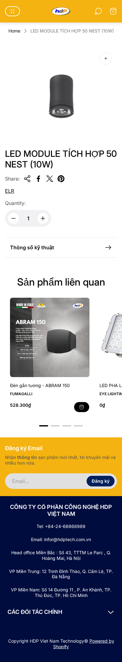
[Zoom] (105, 58)
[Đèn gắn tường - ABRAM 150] (49, 337)
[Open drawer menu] (12, 11)
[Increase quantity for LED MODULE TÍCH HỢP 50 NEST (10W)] (43, 218)
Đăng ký (100, 481)
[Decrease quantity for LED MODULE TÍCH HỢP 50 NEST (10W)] (13, 218)
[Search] (98, 11)
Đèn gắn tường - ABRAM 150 (40, 385)
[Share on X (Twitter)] (49, 178)
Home (14, 30)
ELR (9, 191)
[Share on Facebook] (38, 178)
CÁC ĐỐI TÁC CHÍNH (35, 612)
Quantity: (15, 203)
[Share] (27, 178)
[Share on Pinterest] (61, 178)
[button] (43, 425)
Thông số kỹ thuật (32, 247)
